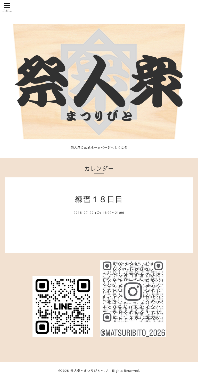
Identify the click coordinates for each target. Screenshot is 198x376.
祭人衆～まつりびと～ (87, 371)
